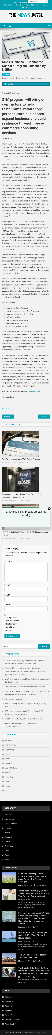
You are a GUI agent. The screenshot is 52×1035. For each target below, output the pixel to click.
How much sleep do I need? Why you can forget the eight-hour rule (26, 705)
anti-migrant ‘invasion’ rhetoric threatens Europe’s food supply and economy (25, 725)
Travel (7, 781)
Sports (7, 772)
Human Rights (10, 763)
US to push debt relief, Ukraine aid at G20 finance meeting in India (25, 533)
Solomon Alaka (23, 78)
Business (8, 741)
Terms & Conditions (32, 5)
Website (7, 605)
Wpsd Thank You (11, 1024)
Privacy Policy (8, 5)
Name (7, 585)
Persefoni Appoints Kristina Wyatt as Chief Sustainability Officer (45, 417)
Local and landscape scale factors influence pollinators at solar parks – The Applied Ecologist (32, 878)
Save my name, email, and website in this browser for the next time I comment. (11, 624)
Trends (7, 786)
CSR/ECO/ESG (10, 745)
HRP (36, 927)
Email (7, 595)
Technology (9, 777)
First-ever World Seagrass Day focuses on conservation (9, 417)
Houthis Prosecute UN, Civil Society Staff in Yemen (24, 719)
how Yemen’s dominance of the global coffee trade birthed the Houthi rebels (27, 680)
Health (7, 759)
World (7, 791)
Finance (6, 74)
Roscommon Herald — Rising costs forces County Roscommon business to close (22, 495)
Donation (8, 1010)
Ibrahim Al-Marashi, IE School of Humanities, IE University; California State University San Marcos (33, 946)
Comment (8, 561)
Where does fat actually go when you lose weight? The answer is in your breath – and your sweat (25, 662)
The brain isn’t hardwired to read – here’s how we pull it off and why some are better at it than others (27, 692)
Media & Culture (11, 768)
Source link (6, 409)
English (34, 1)
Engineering (9, 750)
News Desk (39, 961)
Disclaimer (19, 5)
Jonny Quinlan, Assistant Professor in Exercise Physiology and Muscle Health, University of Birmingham (31, 904)
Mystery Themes (40, 1032)
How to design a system (14, 699)
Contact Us (26, 7)
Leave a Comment (39, 78)
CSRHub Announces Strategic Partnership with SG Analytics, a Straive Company (24, 712)
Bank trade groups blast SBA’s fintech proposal (21, 459)
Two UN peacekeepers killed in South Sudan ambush (25, 687)
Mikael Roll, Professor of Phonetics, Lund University (32, 981)
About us (45, 5)
